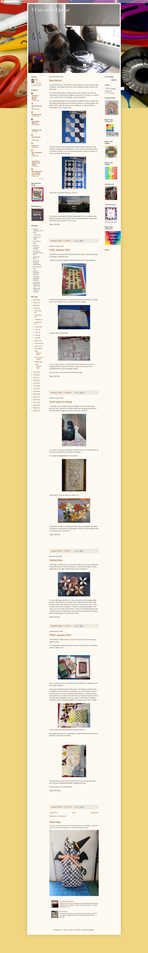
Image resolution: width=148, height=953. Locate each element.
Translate (112, 93)
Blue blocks (55, 80)
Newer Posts (54, 812)
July (36, 329)
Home (74, 812)
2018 (35, 383)
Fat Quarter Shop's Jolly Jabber (36, 162)
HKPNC (77, 930)
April (36, 338)
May (36, 335)
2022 (35, 372)
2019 (35, 380)
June (37, 332)
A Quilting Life (37, 130)
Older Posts (94, 812)
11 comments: (67, 392)
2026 (35, 300)
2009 (35, 408)
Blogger (91, 930)
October (38, 319)
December (38, 310)
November (38, 315)
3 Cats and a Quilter (50, 9)
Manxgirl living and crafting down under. (37, 173)
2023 (35, 308)
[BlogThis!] (77, 241)
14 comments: (67, 807)
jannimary (35, 145)
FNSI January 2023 (59, 250)
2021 (35, 375)
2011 (35, 402)
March (37, 340)
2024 (35, 305)
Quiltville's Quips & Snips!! (35, 97)
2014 (35, 394)
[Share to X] (79, 241)
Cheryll (72, 639)
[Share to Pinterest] (83, 241)
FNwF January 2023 (60, 635)
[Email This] (75, 241)
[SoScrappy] (112, 137)
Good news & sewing (60, 401)
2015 (35, 391)
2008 (35, 410)
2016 (35, 388)
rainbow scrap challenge (74, 85)
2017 (35, 386)
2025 (35, 303)
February (38, 343)
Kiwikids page (36, 114)
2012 (35, 399)
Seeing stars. (56, 560)
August (37, 327)
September (38, 322)
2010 (35, 405)
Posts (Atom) (62, 816)
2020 (35, 377)
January (38, 346)
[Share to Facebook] (81, 241)
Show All (41, 178)
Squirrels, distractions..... (67, 901)
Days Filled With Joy (35, 122)
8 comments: (67, 240)
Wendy (83, 254)
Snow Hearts (63, 911)
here (57, 372)
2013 (35, 397)
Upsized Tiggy (54, 822)
